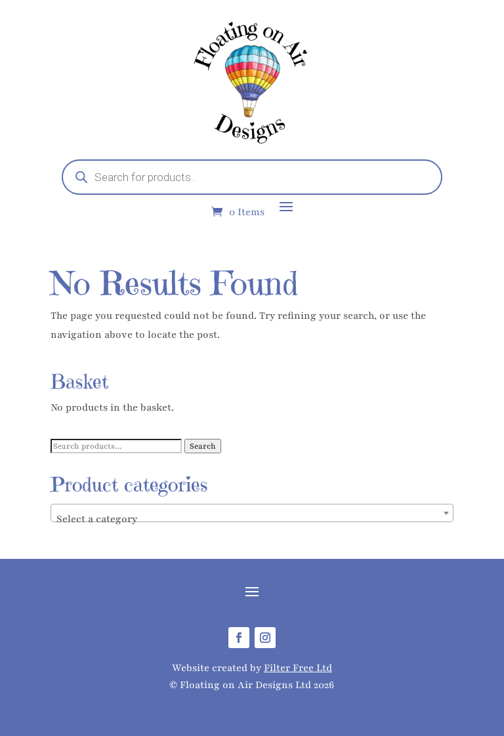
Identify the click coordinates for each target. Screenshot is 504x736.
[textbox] (252, 519)
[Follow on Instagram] (265, 637)
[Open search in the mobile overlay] (252, 177)
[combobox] (252, 513)
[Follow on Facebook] (238, 637)
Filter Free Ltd (298, 667)
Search (203, 446)
